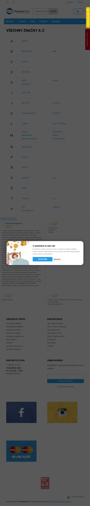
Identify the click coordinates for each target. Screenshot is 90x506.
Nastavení (57, 259)
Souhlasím (42, 259)
